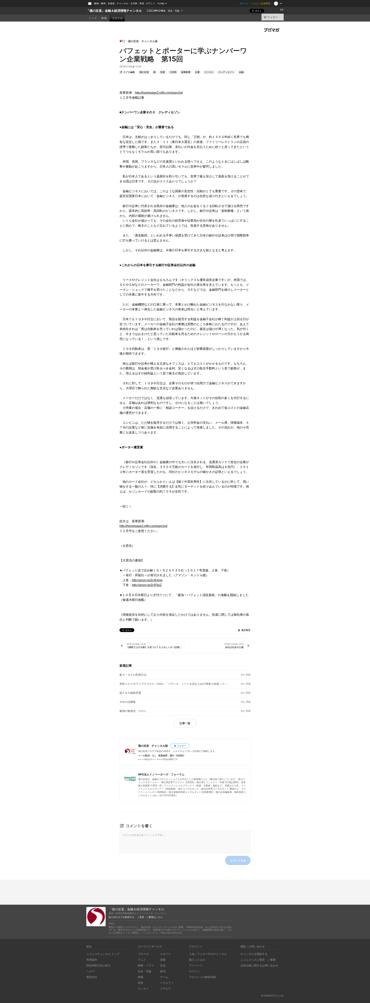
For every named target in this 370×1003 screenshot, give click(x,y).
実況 (142, 3)
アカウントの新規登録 (202, 977)
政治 (163, 971)
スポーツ (165, 953)
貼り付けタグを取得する (121, 917)
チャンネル (122, 3)
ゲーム (164, 977)
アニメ (142, 959)
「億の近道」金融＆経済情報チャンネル (114, 10)
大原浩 (173, 72)
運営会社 (91, 977)
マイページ (196, 965)
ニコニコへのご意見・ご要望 (258, 959)
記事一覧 (185, 723)
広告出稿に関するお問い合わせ (259, 965)
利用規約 (91, 959)
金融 (241, 72)
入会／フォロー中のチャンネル (208, 953)
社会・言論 (173, 10)
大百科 (133, 3)
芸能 (163, 959)
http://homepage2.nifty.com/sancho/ (159, 92)
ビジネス (209, 72)
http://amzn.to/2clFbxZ (147, 585)
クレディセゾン (226, 72)
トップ (92, 18)
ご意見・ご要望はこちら (150, 917)
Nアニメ (150, 3)
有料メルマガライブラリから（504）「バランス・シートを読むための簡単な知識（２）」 (174, 683)
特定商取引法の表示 (98, 965)
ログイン (244, 3)
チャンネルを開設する (253, 953)
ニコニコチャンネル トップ (102, 953)
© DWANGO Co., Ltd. (272, 995)
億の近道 (144, 72)
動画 (96, 3)
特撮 (140, 977)
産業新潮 (185, 72)
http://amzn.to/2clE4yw (147, 580)
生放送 (111, 3)
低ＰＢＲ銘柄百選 (130, 692)
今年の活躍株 (127, 702)
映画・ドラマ (146, 965)
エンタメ (143, 988)
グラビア (165, 988)
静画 (103, 3)
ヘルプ (90, 971)
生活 (163, 965)
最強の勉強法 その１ (132, 711)
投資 (162, 72)
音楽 (140, 982)
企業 (197, 72)
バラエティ (167, 982)
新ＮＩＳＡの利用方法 (132, 674)
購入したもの (197, 959)
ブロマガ (117, 18)
